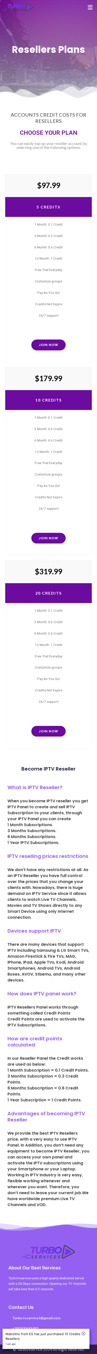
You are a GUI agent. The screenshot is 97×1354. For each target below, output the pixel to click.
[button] (90, 7)
